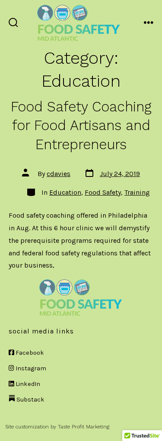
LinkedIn (27, 384)
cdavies (58, 174)
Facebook (29, 352)
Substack (29, 399)
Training (137, 192)
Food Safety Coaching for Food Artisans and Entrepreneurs (81, 125)
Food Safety (103, 192)
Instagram (30, 368)
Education (65, 192)
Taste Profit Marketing (83, 427)
